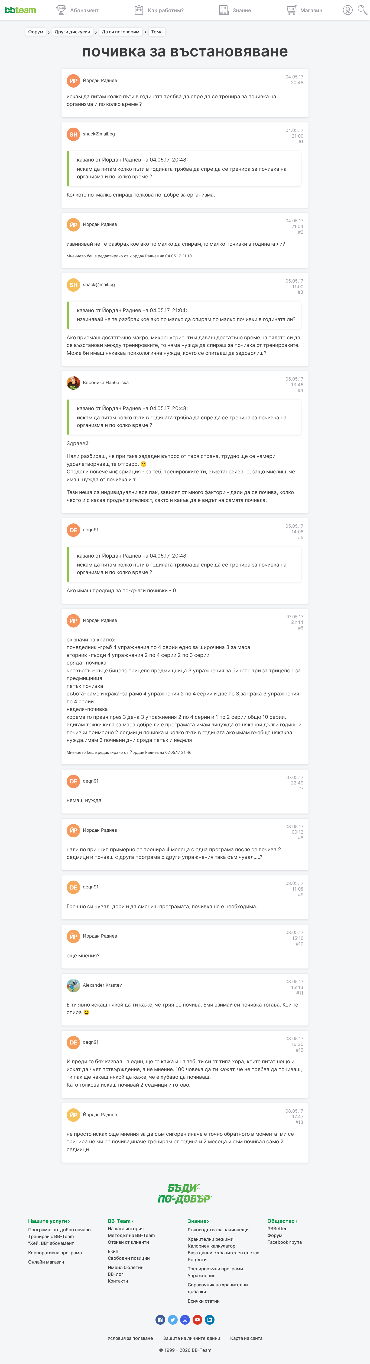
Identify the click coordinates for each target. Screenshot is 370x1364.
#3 (300, 292)
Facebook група (284, 1242)
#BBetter (277, 1228)
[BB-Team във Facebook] (160, 1320)
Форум (35, 31)
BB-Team (119, 1221)
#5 (300, 537)
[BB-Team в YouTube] (197, 1320)
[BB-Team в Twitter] (173, 1320)
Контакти (118, 1281)
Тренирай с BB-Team (51, 1236)
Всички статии (204, 1301)
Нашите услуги (47, 1221)
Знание (197, 1221)
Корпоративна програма (55, 1252)
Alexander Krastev (102, 985)
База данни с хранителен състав (223, 1252)
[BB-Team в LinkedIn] (210, 1320)
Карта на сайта (246, 1338)
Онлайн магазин (46, 1262)
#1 (300, 141)
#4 (300, 390)
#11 (299, 993)
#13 (299, 1122)
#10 (299, 944)
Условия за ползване (130, 1338)
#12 (299, 1050)
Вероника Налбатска (106, 382)
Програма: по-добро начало (59, 1229)
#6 (300, 628)
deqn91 (91, 529)
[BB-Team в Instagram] (185, 1320)
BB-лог (116, 1274)
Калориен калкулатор (211, 1246)
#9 (300, 894)
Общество (281, 1221)
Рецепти (197, 1259)
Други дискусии (72, 31)
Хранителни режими (210, 1239)
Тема (157, 31)
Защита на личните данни (191, 1338)
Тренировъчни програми (215, 1268)
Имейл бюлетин (126, 1267)
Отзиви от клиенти (128, 1242)
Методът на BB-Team (131, 1235)
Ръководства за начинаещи (218, 1229)
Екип (113, 1251)
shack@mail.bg (99, 134)
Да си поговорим (120, 31)
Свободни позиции (129, 1258)
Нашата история (126, 1228)
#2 (300, 232)
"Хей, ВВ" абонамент (51, 1243)
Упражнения (201, 1275)
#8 (300, 837)
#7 (300, 788)
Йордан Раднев (100, 80)
